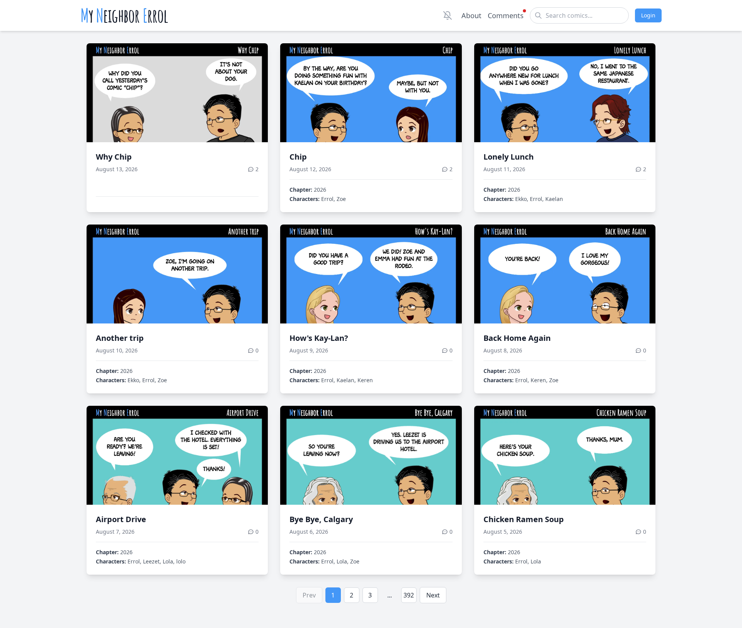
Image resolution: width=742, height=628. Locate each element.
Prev (309, 595)
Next (433, 595)
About (471, 15)
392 (408, 595)
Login (648, 15)
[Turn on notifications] (447, 15)
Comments (506, 15)
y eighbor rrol (124, 15)
